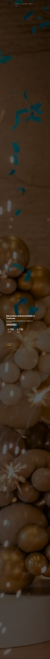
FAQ (16, 6)
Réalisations (30, 3)
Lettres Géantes (24, 3)
